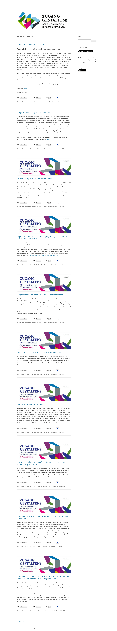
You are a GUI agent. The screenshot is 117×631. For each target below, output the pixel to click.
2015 (60, 6)
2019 (37, 6)
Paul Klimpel (45, 148)
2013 (72, 6)
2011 (83, 6)
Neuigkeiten (52, 102)
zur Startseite (21, 6)
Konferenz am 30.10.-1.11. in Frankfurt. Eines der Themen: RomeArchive (43, 517)
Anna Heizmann (42, 102)
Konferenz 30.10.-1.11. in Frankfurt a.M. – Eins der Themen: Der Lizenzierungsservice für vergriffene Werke (43, 577)
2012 (78, 6)
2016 (54, 6)
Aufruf (25, 88)
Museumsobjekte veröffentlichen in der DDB (37, 178)
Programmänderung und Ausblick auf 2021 (36, 112)
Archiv (30, 6)
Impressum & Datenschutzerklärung (26, 628)
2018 (43, 6)
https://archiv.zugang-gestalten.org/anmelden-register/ (46, 255)
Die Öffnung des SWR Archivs (30, 404)
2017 (48, 6)
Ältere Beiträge (22, 621)
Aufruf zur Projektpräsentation (30, 44)
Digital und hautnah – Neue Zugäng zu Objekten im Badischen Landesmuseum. (42, 237)
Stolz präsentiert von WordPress (44, 628)
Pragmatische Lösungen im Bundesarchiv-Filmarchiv (40, 294)
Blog (51, 486)
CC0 (87, 68)
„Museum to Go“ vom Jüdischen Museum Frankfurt (39, 352)
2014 (66, 6)
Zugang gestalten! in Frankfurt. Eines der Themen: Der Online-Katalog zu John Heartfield (43, 463)
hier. (47, 139)
